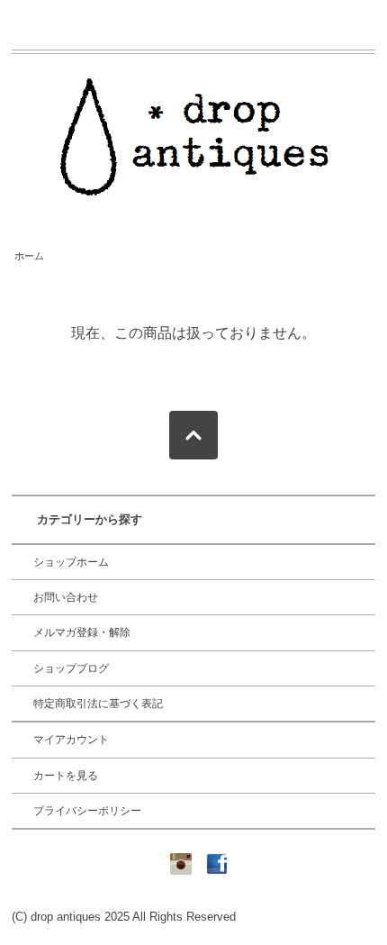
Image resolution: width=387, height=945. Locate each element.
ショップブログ (71, 668)
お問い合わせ (65, 597)
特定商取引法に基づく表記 (98, 703)
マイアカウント (71, 739)
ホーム (29, 255)
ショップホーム (71, 562)
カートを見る (65, 775)
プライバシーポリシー (87, 810)
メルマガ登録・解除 (81, 632)
